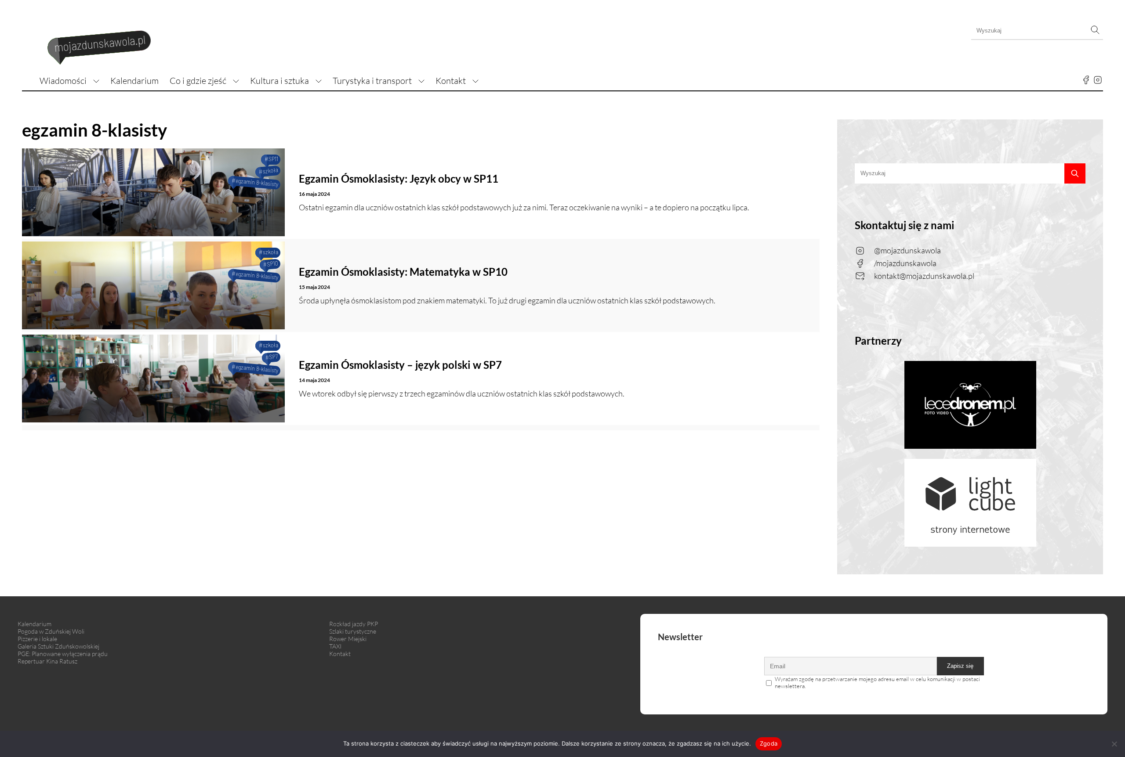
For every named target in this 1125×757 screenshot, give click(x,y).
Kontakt (450, 80)
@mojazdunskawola (907, 250)
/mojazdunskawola (905, 263)
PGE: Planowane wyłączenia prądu (63, 653)
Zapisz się (960, 666)
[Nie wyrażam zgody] (1114, 743)
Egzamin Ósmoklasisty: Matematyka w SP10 (403, 271)
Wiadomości (63, 80)
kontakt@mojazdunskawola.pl (924, 276)
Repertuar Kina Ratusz (47, 661)
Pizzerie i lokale (37, 638)
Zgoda (768, 743)
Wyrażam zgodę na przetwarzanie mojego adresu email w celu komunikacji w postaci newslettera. (877, 682)
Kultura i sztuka (279, 80)
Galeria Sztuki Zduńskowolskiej (58, 646)
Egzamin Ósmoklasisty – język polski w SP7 (400, 364)
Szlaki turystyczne (352, 631)
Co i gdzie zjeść (198, 80)
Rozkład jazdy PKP (353, 623)
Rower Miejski (348, 638)
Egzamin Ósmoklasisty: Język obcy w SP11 (398, 178)
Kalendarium (134, 80)
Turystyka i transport (372, 80)
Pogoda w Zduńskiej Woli (51, 631)
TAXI (335, 646)
